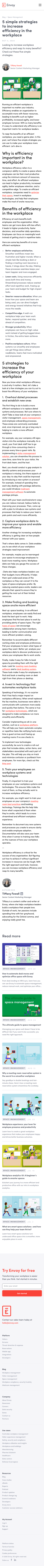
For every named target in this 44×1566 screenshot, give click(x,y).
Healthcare (6, 1455)
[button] (39, 5)
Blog (4, 1477)
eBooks (4, 1483)
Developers (6, 1358)
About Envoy (6, 1400)
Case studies (7, 1480)
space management (31, 418)
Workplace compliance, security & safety (17, 1382)
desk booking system (26, 669)
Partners (5, 1419)
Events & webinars (9, 1498)
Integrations (6, 1354)
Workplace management (11, 1373)
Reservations (7, 1348)
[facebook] (11, 1560)
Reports (5, 1486)
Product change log (9, 1495)
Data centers (7, 1459)
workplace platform (29, 725)
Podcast (5, 1489)
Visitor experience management (13, 1437)
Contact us (6, 1416)
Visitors (4, 1339)
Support (5, 1529)
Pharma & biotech (9, 1452)
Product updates (8, 1492)
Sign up (5, 1526)
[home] (8, 5)
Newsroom (6, 1403)
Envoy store (6, 1505)
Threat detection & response (12, 1345)
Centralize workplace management (15, 1434)
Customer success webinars (12, 1508)
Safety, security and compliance (13, 1440)
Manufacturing (7, 1449)
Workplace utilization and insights (14, 1443)
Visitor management (9, 1376)
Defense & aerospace (10, 1462)
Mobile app (6, 1351)
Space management (9, 1379)
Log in (4, 1523)
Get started (22, 1293)
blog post (6, 764)
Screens (5, 1342)
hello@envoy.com (10, 1323)
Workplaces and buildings (11, 1446)
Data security (7, 1409)
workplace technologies (16, 711)
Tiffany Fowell (16, 66)
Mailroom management (11, 1385)
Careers (5, 1406)
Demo (4, 1413)
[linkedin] (15, 1560)
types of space (9, 626)
